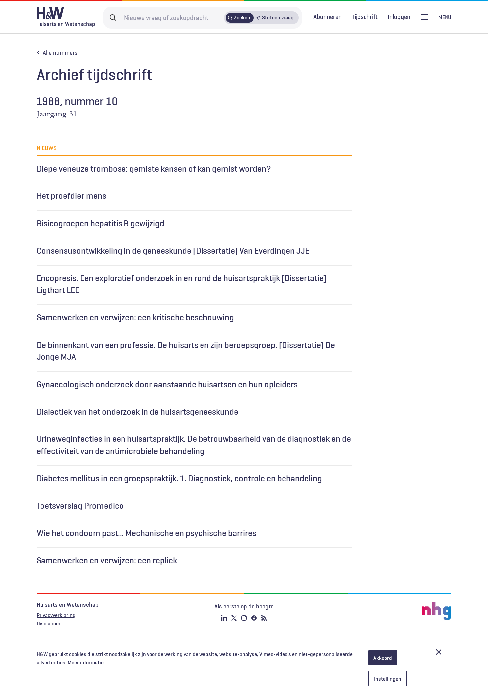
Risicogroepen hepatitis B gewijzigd (100, 223)
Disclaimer (49, 623)
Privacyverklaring (56, 615)
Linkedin (224, 618)
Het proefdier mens (71, 195)
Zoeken (242, 17)
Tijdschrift (365, 16)
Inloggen (399, 16)
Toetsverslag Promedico (80, 505)
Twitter (234, 618)
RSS (264, 618)
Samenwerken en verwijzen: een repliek (107, 560)
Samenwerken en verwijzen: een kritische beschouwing (135, 317)
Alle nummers (60, 52)
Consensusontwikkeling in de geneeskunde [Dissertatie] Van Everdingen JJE (173, 250)
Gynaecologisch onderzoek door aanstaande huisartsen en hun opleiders (167, 384)
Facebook (254, 618)
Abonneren (327, 16)
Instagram (244, 618)
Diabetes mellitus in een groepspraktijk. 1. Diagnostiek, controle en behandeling (179, 478)
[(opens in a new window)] (382, 611)
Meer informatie (86, 662)
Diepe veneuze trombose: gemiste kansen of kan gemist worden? (154, 168)
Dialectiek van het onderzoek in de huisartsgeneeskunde (137, 411)
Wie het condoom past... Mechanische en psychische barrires (146, 533)
